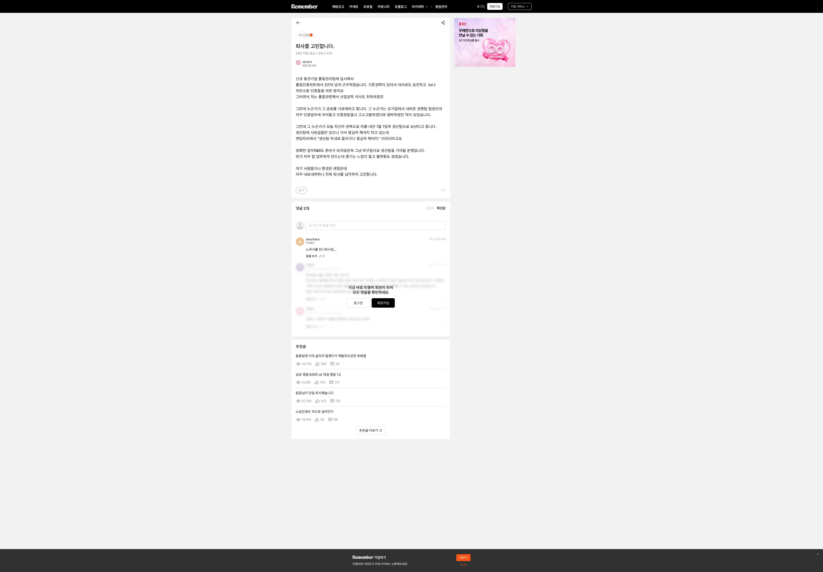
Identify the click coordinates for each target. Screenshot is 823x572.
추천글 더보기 (368, 430)
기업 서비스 (517, 6)
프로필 (367, 7)
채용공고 (338, 7)
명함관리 (441, 7)
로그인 (481, 6)
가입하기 (463, 557)
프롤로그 (401, 7)
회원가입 (495, 6)
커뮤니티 (384, 7)
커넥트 (353, 7)
